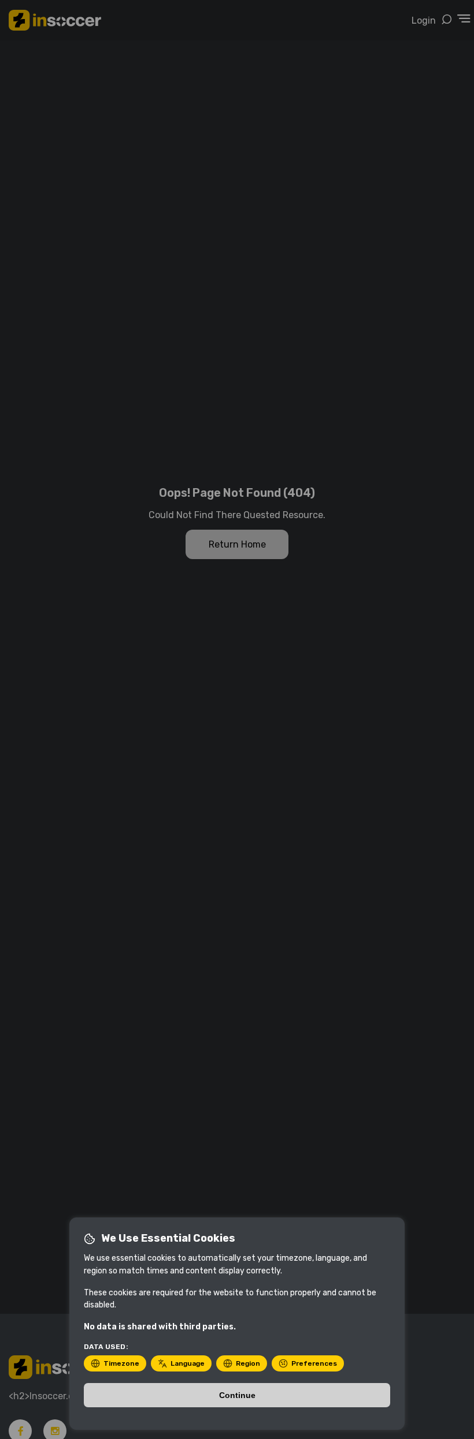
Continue (237, 1395)
